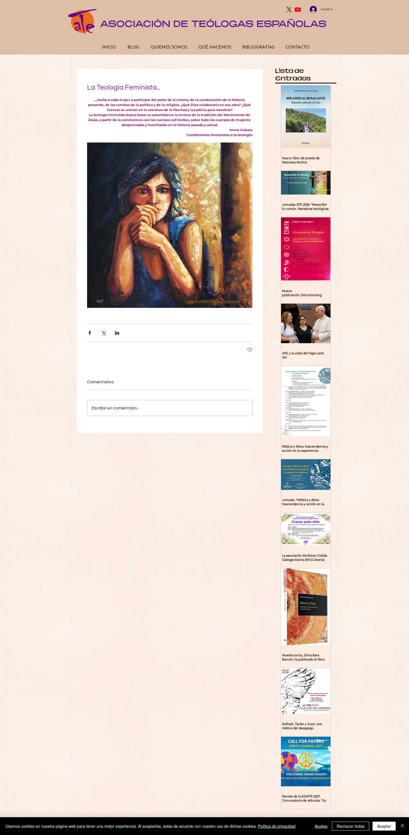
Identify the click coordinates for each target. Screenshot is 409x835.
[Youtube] (297, 9)
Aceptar (384, 826)
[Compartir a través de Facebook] (89, 332)
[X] (289, 9)
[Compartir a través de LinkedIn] (117, 332)
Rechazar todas (350, 826)
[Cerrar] (402, 826)
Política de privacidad (276, 826)
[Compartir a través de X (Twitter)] (103, 332)
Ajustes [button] (321, 826)
